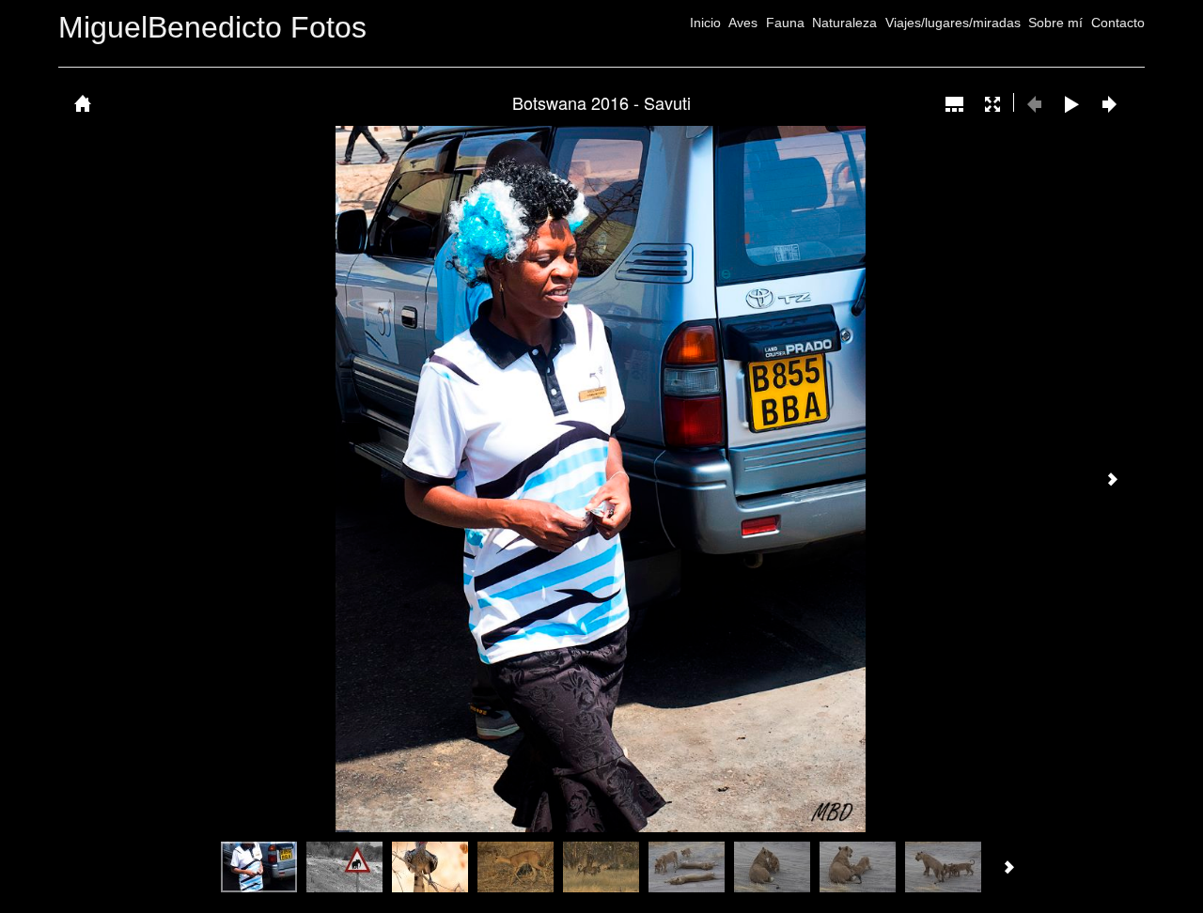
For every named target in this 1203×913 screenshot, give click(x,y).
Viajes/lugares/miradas (953, 22)
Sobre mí (1055, 22)
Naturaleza (844, 22)
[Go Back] (83, 103)
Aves (743, 22)
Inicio (705, 22)
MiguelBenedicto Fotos (212, 27)
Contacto (1118, 22)
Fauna (785, 22)
